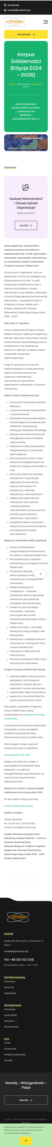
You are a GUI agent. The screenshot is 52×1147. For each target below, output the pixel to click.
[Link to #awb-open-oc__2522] (45, 21)
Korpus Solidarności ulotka (18, 805)
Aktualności (36, 84)
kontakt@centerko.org (16, 951)
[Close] (41, 574)
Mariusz (12, 84)
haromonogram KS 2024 (17, 754)
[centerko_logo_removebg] (18, 910)
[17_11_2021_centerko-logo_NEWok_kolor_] (14, 18)
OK (26, 1141)
